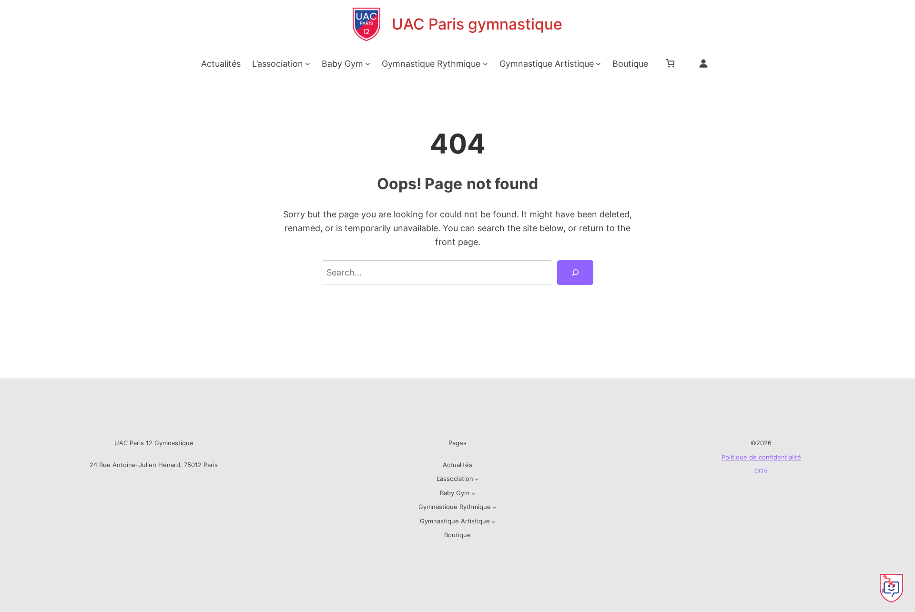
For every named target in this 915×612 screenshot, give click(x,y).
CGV (761, 471)
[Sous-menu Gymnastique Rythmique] (485, 63)
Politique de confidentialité (761, 457)
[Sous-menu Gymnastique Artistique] (598, 63)
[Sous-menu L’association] (307, 63)
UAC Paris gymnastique (477, 24)
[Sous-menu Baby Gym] (367, 63)
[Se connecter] (703, 63)
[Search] (575, 272)
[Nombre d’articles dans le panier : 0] (670, 63)
